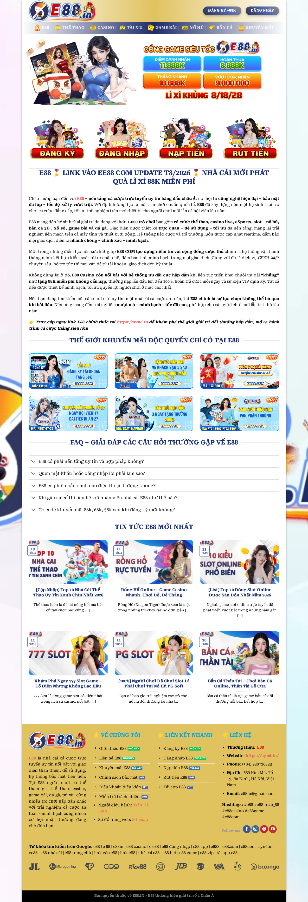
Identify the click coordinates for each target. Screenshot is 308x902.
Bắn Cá (225, 27)
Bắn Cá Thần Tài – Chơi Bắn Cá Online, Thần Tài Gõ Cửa (240, 684)
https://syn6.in (132, 322)
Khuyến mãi (259, 27)
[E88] (63, 11)
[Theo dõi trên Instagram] (255, 829)
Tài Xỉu (134, 27)
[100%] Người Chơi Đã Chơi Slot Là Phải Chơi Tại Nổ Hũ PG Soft (154, 684)
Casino (105, 27)
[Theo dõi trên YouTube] (273, 829)
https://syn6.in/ (262, 755)
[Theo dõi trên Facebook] (247, 829)
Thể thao (73, 27)
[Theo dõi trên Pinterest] (264, 829)
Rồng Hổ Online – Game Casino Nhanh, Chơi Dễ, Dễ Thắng (154, 592)
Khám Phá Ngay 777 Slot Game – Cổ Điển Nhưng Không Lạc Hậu (68, 684)
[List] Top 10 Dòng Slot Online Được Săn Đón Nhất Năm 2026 (239, 592)
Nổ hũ (197, 27)
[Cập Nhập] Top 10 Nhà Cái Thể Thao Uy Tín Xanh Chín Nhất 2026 (68, 592)
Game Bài (166, 27)
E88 (45, 27)
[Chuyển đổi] (33, 462)
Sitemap (140, 819)
